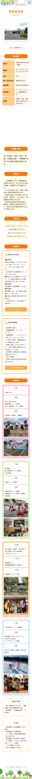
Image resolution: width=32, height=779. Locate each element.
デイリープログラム (16, 309)
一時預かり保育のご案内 (16, 367)
